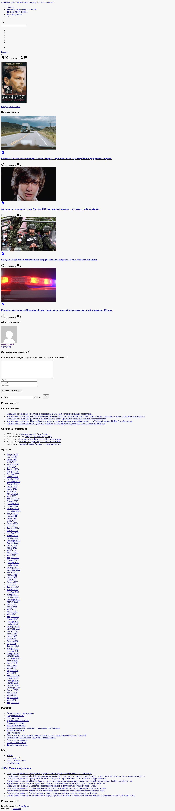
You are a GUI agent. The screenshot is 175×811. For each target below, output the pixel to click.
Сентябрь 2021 (13, 599)
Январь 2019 (12, 678)
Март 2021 (11, 614)
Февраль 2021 (13, 616)
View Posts (6, 347)
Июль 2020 (12, 634)
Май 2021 (11, 609)
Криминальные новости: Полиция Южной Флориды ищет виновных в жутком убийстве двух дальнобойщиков (56, 158)
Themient (17, 808)
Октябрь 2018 (13, 685)
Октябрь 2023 (13, 538)
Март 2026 (11, 467)
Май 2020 (11, 638)
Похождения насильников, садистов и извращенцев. (31, 738)
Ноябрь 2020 (12, 624)
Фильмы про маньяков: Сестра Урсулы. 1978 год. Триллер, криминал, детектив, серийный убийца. (50, 209)
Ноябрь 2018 (12, 683)
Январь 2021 (12, 619)
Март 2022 (11, 584)
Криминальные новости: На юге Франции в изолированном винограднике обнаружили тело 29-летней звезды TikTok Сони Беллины (69, 421)
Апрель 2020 (12, 641)
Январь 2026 (12, 472)
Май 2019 (11, 668)
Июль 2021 (12, 604)
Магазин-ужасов (14, 14)
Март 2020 (11, 643)
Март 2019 (11, 673)
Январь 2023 (12, 560)
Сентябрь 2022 (13, 570)
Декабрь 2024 (13, 503)
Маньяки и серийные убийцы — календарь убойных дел (33, 728)
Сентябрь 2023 (13, 540)
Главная (10, 7)
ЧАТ (9, 17)
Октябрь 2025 (13, 479)
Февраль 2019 (13, 675)
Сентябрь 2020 (13, 629)
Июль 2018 (12, 692)
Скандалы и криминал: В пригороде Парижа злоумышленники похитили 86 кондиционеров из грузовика (56, 788)
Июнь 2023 (12, 548)
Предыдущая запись (10, 106)
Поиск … (38, 397)
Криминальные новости (18, 720)
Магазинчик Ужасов (16, 725)
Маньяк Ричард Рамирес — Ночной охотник (40, 439)
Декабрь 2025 (13, 474)
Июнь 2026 (12, 459)
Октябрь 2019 (13, 656)
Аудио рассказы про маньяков (20, 713)
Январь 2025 (12, 501)
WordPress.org (13, 763)
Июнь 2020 (12, 636)
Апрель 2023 (12, 553)
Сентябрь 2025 (13, 481)
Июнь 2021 (12, 607)
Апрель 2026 (12, 464)
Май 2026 (11, 462)
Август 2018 (12, 690)
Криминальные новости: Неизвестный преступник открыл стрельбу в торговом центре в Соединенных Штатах (56, 310)
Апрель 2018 (12, 697)
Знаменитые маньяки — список (21, 9)
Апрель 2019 (12, 670)
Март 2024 (11, 526)
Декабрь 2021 (13, 592)
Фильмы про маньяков (17, 12)
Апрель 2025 (12, 494)
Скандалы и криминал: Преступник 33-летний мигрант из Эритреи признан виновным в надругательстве (56, 419)
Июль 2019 (12, 663)
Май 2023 (11, 550)
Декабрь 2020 (13, 621)
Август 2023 (12, 543)
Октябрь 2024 (13, 508)
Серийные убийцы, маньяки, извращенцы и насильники (27, 2)
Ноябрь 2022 (12, 565)
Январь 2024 (12, 530)
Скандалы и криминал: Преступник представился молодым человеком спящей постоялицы (49, 414)
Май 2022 (11, 580)
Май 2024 (11, 521)
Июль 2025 (12, 486)
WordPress (24, 806)
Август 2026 (12, 454)
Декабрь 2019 (13, 651)
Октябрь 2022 (13, 567)
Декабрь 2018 (13, 680)
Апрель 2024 (12, 523)
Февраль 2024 (13, 528)
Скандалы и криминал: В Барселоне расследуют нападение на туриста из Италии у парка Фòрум (52, 786)
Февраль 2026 (13, 469)
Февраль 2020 (13, 646)
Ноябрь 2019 (12, 653)
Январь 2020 (12, 648)
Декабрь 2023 (13, 533)
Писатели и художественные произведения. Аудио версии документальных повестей (46, 735)
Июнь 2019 (12, 665)
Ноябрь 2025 (12, 476)
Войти (10, 755)
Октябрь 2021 (13, 597)
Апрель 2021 (12, 611)
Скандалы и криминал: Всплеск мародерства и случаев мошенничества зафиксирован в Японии (52, 793)
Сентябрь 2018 (13, 688)
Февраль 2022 (13, 587)
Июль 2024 (12, 516)
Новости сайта (13, 733)
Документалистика (15, 715)
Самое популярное (20, 768)
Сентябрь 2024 (13, 511)
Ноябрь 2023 (12, 535)
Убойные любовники (16, 742)
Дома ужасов (13, 718)
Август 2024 (12, 513)
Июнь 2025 (12, 489)
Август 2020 (12, 631)
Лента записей (13, 758)
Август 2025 (12, 484)
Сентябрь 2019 (13, 658)
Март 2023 (11, 555)
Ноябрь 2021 (12, 594)
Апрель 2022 (12, 582)
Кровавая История (15, 723)
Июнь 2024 (12, 518)
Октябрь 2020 (13, 626)
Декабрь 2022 (13, 562)
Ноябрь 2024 (12, 506)
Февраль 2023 (13, 557)
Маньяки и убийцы (16, 730)
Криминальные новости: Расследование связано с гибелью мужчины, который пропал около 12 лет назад (56, 423)
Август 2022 (12, 572)
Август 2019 (12, 661)
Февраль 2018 (13, 702)
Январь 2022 (12, 589)
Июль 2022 (12, 575)
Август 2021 (12, 602)
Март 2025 (11, 496)
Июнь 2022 (12, 577)
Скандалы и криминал (17, 740)
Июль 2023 (12, 545)
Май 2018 (11, 695)
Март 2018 (11, 700)
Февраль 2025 (13, 499)
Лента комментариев (16, 760)
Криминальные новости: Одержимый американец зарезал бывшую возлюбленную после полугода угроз (56, 791)
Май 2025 (11, 491)
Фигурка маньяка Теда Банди (34, 434)
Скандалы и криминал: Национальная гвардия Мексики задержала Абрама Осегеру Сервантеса (49, 260)
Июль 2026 (12, 457)
